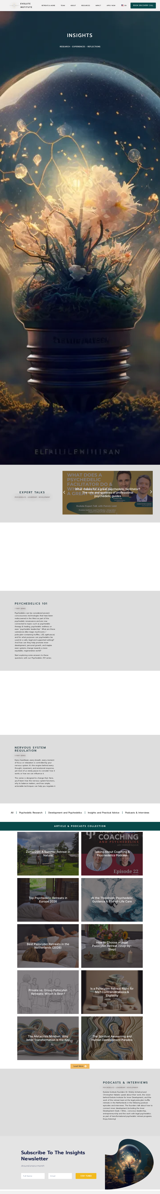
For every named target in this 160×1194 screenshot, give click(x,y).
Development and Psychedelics (65, 812)
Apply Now (111, 5)
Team (63, 5)
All (12, 812)
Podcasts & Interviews (137, 812)
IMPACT (98, 5)
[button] (64, 492)
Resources (85, 5)
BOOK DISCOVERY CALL (143, 5)
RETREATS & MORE (48, 5)
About (73, 5)
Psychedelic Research (30, 812)
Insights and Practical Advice (103, 812)
